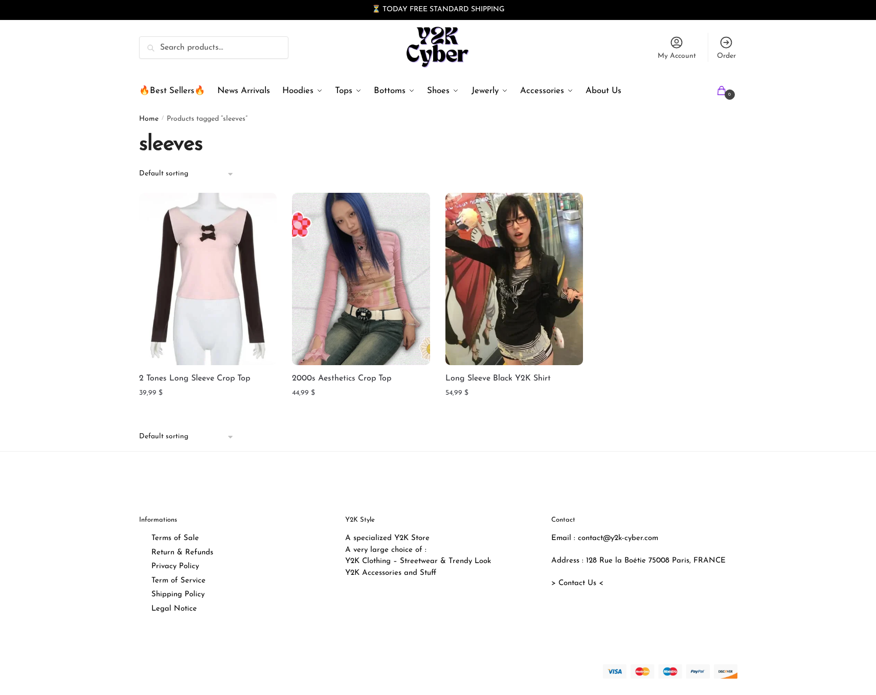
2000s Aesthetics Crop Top (341, 378)
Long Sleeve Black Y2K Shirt (498, 378)
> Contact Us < (577, 583)
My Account (677, 56)
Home (149, 119)
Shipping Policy (178, 594)
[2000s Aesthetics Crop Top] (361, 279)
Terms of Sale (175, 538)
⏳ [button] (376, 9)
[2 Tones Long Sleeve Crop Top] (208, 279)
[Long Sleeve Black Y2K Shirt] (514, 279)
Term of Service (178, 581)
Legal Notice (174, 609)
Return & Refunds (182, 552)
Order (726, 56)
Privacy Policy (175, 566)
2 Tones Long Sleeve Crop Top (194, 378)
